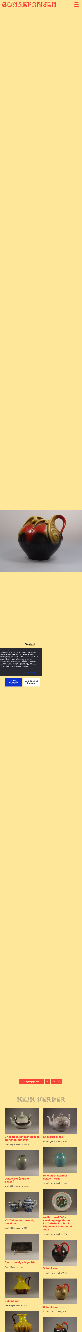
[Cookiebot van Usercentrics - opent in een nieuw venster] (26, 644)
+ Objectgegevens (31, 1081)
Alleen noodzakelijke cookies (13, 682)
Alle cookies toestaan (31, 682)
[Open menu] (78, 4)
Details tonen (30, 673)
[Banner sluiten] (39, 644)
